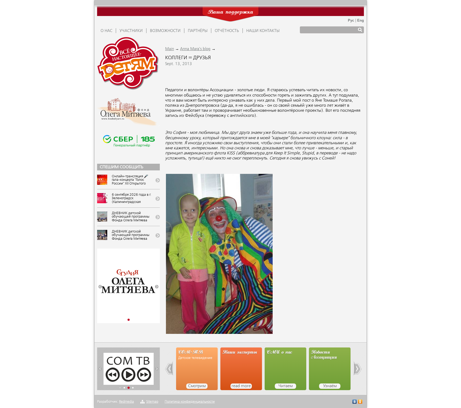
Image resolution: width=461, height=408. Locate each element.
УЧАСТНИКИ (131, 31)
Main (169, 49)
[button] (100, 287)
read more (241, 386)
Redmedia (126, 401)
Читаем (286, 386)
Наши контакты (263, 31)
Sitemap (152, 401)
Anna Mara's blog (195, 49)
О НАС (106, 31)
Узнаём (330, 386)
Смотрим (197, 386)
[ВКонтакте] (354, 402)
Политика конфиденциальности (190, 401)
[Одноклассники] (360, 402)
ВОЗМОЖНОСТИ (165, 31)
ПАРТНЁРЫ (198, 31)
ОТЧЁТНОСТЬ (227, 31)
